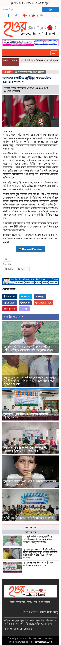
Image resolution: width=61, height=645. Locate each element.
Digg (41, 296)
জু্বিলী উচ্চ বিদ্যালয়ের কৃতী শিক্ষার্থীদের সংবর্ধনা (28, 518)
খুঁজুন (50, 9)
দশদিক (21, 72)
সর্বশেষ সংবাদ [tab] (31, 527)
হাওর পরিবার (44, 602)
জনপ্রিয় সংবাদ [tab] (30, 532)
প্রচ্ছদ (8, 72)
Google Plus (44, 302)
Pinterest (10, 308)
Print (25, 308)
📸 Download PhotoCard (30, 249)
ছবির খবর (20, 602)
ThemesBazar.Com (42, 641)
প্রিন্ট (5, 259)
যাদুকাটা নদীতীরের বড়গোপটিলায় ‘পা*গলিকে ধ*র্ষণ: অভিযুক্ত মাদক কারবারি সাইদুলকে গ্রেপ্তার (28, 348)
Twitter (27, 296)
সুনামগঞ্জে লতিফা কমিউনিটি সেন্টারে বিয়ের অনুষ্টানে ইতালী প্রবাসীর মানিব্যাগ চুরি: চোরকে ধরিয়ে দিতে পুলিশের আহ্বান (30, 381)
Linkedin (10, 302)
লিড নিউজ (28, 72)
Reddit (26, 302)
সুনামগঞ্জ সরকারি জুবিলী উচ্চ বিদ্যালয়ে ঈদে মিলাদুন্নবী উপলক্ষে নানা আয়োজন (26, 449)
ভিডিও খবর (32, 602)
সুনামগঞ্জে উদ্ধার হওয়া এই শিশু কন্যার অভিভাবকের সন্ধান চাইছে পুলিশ (30, 483)
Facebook (10, 296)
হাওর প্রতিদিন (38, 72)
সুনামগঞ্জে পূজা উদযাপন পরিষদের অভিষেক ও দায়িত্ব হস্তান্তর (27, 416)
